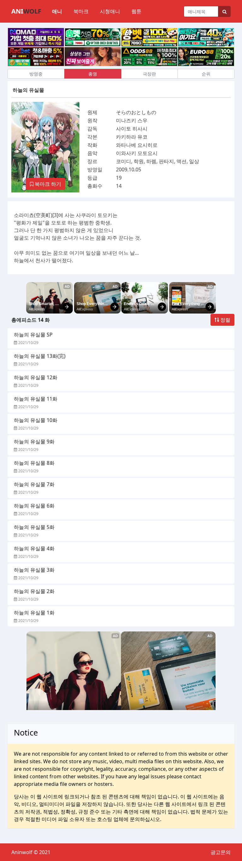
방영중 (36, 74)
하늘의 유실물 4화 (34, 548)
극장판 (149, 74)
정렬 (224, 319)
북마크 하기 (47, 184)
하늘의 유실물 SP (33, 334)
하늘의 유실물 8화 (34, 462)
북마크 (81, 11)
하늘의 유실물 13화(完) (40, 356)
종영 (92, 74)
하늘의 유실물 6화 (34, 505)
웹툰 (136, 11)
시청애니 (110, 11)
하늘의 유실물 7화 (34, 484)
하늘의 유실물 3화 (34, 569)
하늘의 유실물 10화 (35, 420)
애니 (57, 11)
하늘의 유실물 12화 (35, 377)
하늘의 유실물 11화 (35, 398)
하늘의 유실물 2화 (34, 591)
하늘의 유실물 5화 (34, 527)
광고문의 (220, 852)
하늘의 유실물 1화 (34, 612)
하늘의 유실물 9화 (34, 441)
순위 (206, 74)
